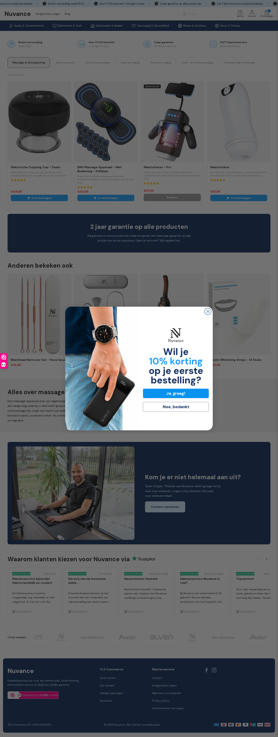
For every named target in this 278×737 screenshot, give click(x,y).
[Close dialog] (208, 311)
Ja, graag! (176, 393)
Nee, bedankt (176, 407)
